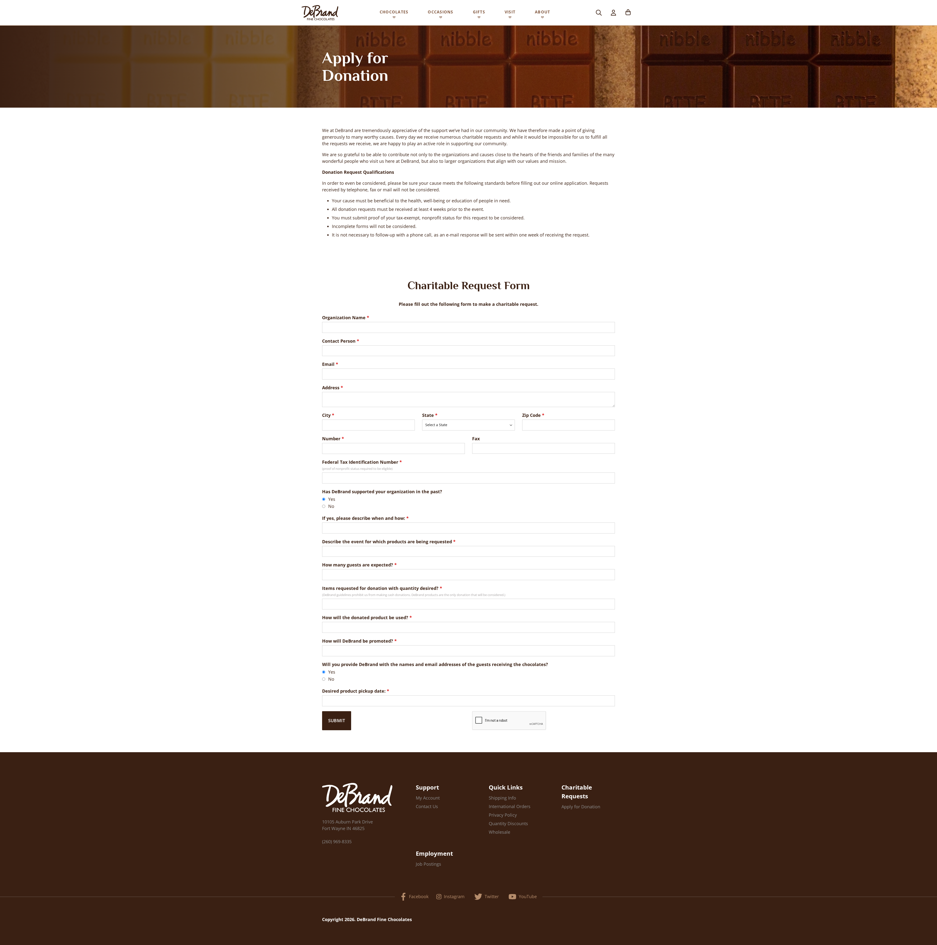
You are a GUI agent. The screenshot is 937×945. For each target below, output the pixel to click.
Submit (336, 720)
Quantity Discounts (508, 823)
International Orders (509, 806)
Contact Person (339, 341)
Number (331, 439)
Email (328, 364)
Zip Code (531, 415)
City (326, 415)
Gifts (479, 12)
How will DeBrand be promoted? (357, 641)
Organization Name (344, 317)
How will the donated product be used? (365, 617)
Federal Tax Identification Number (360, 462)
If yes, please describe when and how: (363, 518)
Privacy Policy (503, 815)
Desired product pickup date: (354, 691)
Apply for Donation (580, 807)
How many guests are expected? (357, 565)
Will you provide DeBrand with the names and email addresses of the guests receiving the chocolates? (435, 664)
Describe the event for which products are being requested (387, 541)
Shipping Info (502, 798)
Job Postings (428, 864)
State (428, 415)
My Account (428, 798)
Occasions (440, 12)
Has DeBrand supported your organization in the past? (382, 491)
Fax (476, 439)
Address (330, 387)
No (331, 506)
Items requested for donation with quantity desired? (380, 588)
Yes (331, 499)
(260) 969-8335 (337, 841)
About (542, 12)
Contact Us (427, 806)
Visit (510, 12)
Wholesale (499, 832)
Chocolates (394, 12)
